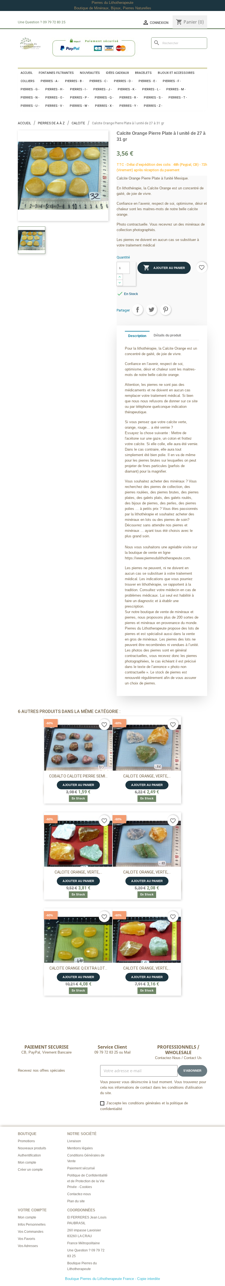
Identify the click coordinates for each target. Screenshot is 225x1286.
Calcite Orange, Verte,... (147, 776)
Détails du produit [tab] (167, 335)
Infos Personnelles (32, 1224)
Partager (137, 309)
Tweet (151, 309)
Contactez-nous (79, 1194)
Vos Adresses (28, 1246)
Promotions (26, 1141)
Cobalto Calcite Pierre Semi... (78, 776)
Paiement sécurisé (81, 1168)
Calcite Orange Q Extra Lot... (78, 968)
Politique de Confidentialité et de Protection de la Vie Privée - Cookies (87, 1181)
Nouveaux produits (32, 1148)
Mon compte (27, 1162)
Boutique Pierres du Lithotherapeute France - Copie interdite (112, 1279)
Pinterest (165, 309)
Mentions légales (80, 1148)
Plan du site (76, 1201)
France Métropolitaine (83, 1243)
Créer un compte (30, 1170)
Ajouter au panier (164, 267)
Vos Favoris (26, 1239)
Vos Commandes (30, 1232)
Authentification (29, 1155)
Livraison (74, 1141)
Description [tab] (137, 336)
